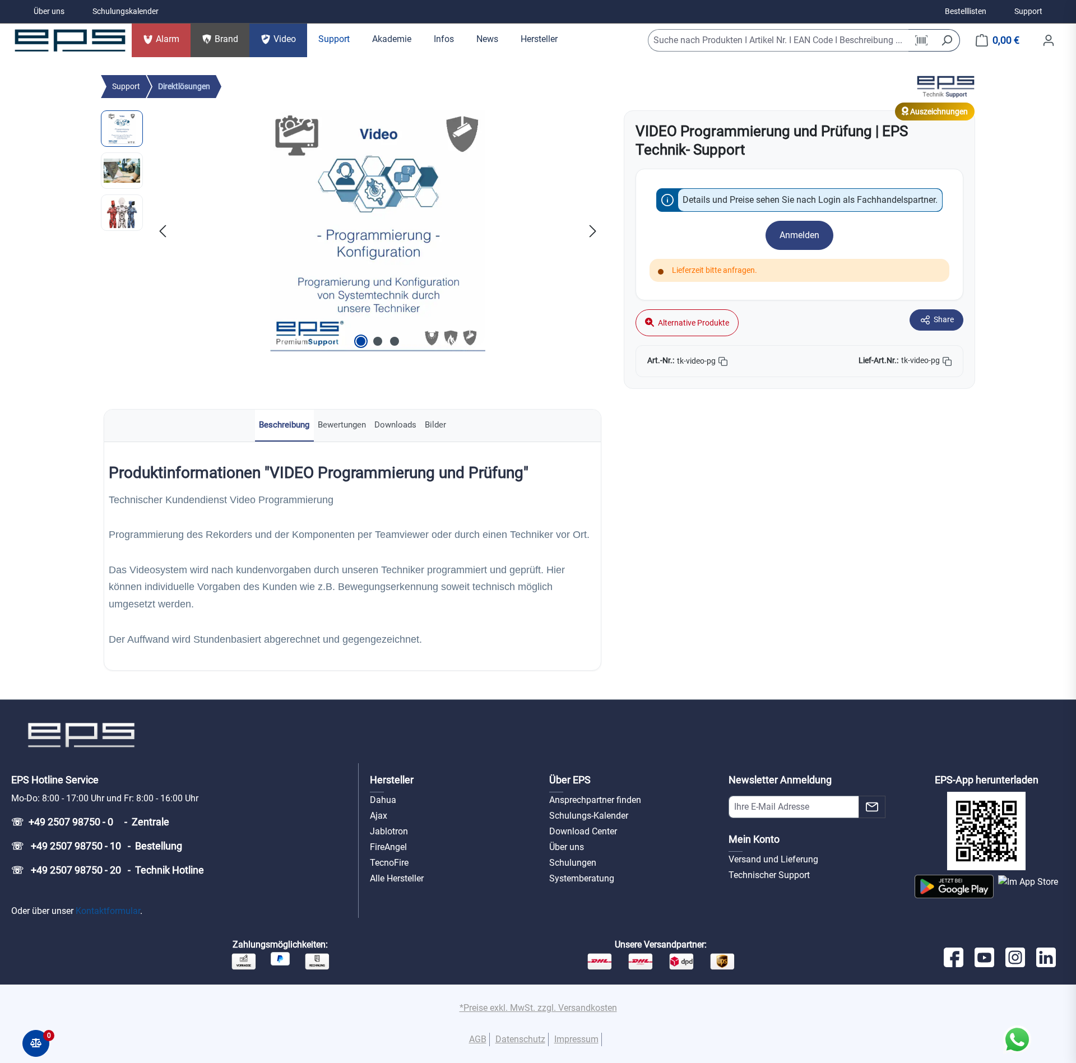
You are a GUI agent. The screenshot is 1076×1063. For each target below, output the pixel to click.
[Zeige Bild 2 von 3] (377, 341)
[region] (351, 230)
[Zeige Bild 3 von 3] (394, 341)
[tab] (284, 426)
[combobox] (778, 40)
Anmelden (799, 235)
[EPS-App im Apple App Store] (1028, 886)
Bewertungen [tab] (342, 425)
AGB (477, 1039)
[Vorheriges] (162, 230)
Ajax (378, 815)
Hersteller (392, 780)
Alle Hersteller (397, 878)
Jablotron (389, 831)
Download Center (583, 831)
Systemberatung (581, 878)
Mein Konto (754, 839)
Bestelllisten (965, 11)
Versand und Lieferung (773, 859)
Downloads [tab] (395, 425)
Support (1028, 11)
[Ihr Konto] (1048, 40)
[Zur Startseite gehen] (70, 40)
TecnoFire (389, 862)
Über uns (49, 11)
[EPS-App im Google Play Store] (954, 886)
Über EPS (570, 780)
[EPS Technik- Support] (945, 86)
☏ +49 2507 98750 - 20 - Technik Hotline (107, 870)
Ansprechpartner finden (595, 800)
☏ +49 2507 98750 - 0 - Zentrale (90, 822)
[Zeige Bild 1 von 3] (360, 341)
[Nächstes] (593, 230)
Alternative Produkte (692, 322)
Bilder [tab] (435, 425)
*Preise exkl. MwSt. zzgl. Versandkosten (538, 1007)
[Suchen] (947, 40)
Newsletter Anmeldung (780, 780)
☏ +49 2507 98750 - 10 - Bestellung (96, 846)
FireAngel (388, 847)
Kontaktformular (108, 911)
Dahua (383, 800)
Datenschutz (520, 1039)
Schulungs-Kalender (588, 815)
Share (944, 319)
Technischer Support (769, 875)
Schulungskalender (125, 11)
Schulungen (572, 862)
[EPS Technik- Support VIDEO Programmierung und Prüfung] (377, 230)
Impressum (576, 1039)
